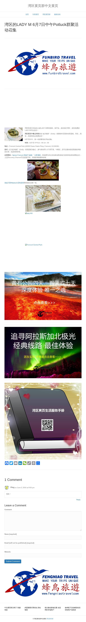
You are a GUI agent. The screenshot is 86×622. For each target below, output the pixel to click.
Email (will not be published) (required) (19, 543)
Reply (78, 500)
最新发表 (57, 14)
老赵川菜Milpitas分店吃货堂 (14, 183)
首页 (27, 14)
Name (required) (10, 534)
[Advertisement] (43, 109)
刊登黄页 (35, 14)
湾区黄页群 (46, 14)
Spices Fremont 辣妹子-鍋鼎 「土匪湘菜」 (27, 155)
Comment (8, 509)
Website (7, 552)
